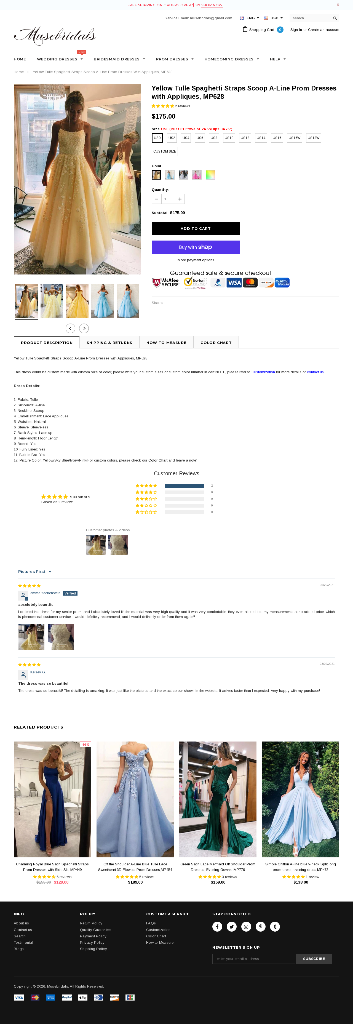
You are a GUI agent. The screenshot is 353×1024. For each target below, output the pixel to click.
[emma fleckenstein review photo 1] (31, 637)
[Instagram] (246, 927)
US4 (186, 138)
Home (19, 72)
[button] (163, 106)
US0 (157, 138)
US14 (261, 138)
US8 (214, 138)
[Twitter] (232, 927)
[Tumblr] (275, 927)
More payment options (196, 260)
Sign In (296, 30)
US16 (277, 138)
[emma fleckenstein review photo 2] (61, 637)
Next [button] (84, 328)
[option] (77, 179)
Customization (263, 372)
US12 (245, 138)
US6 (200, 138)
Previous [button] (70, 328)
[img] (29, 586)
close (338, 4)
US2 (172, 138)
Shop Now (212, 5)
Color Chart (157, 460)
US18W (313, 138)
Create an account (323, 30)
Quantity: (160, 190)
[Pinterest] (261, 927)
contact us (315, 372)
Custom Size (164, 151)
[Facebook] (217, 927)
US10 (229, 138)
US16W (294, 138)
